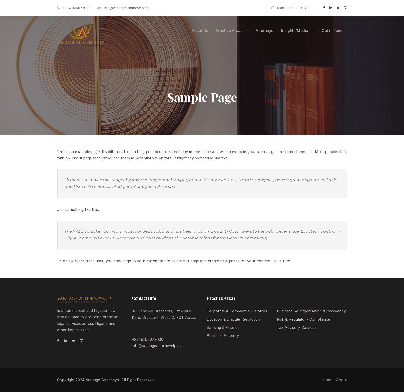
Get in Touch (333, 30)
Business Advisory (223, 335)
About (341, 379)
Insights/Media (294, 30)
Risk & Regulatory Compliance (303, 319)
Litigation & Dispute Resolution (233, 319)
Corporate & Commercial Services (237, 311)
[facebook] (324, 8)
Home (325, 379)
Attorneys (264, 30)
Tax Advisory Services (297, 327)
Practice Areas (229, 30)
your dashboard (151, 261)
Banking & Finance (223, 327)
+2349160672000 (147, 339)
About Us (200, 30)
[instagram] (345, 8)
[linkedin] (330, 8)
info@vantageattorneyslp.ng (126, 8)
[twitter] (338, 8)
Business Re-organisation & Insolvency (311, 311)
